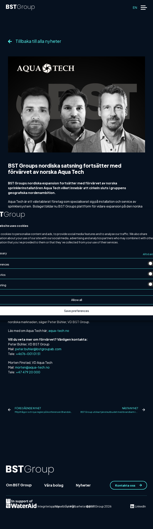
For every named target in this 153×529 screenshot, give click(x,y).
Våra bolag (53, 485)
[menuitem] (135, 7)
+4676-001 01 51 (28, 354)
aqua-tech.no (58, 330)
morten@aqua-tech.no (32, 367)
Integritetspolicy (49, 506)
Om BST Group (19, 485)
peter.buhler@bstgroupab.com (38, 349)
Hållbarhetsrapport (82, 506)
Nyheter (83, 485)
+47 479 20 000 (28, 372)
